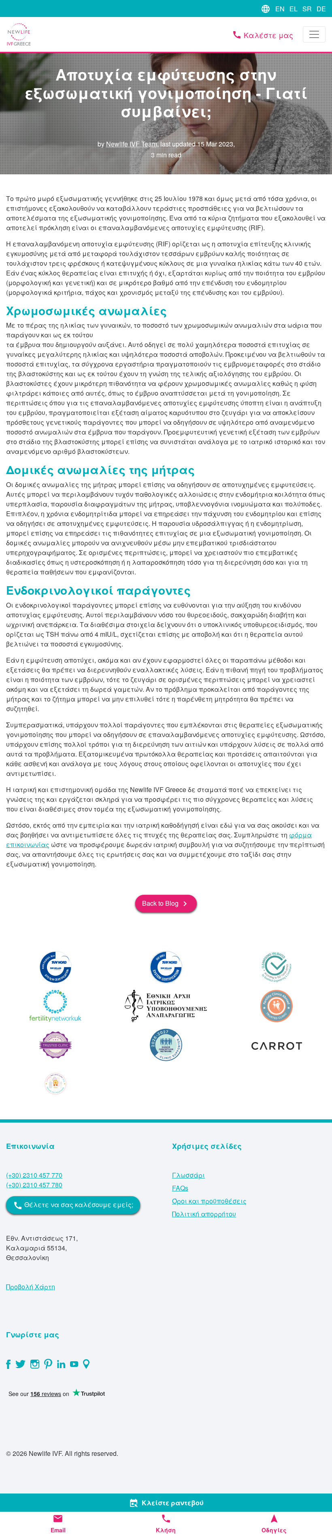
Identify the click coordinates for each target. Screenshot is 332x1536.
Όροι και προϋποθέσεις (209, 1200)
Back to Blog (166, 903)
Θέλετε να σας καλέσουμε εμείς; (73, 1205)
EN (280, 8)
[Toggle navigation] (314, 34)
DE (321, 8)
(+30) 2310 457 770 (34, 1175)
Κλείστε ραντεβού (166, 1503)
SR (307, 8)
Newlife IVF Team (131, 143)
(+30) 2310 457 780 (34, 1184)
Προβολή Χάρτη (30, 1286)
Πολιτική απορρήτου (204, 1213)
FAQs (180, 1188)
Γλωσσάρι (188, 1175)
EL (293, 8)
